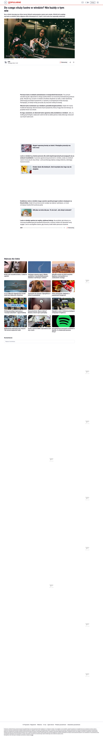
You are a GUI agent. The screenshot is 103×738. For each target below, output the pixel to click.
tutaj (32, 735)
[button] (87, 2)
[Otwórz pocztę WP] (82, 2)
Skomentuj (64, 62)
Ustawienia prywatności (73, 724)
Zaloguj (92, 2)
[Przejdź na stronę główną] (5, 3)
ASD (9, 61)
